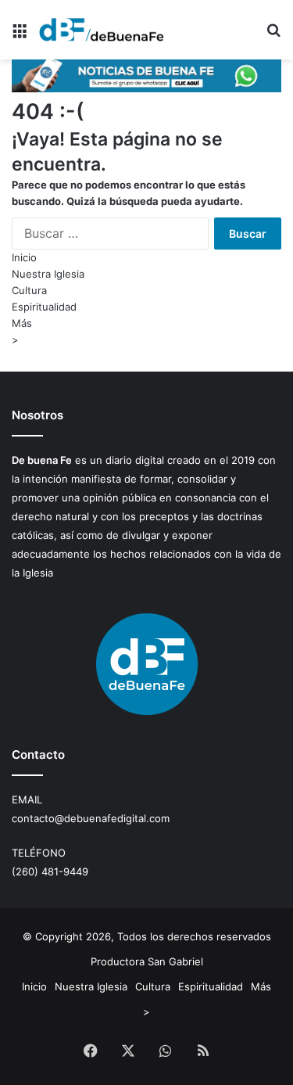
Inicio (24, 257)
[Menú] (19, 35)
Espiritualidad (44, 306)
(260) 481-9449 (50, 871)
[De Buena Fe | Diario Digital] (101, 30)
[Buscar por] (273, 35)
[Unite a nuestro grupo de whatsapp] (146, 88)
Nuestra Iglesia (48, 274)
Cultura (29, 290)
